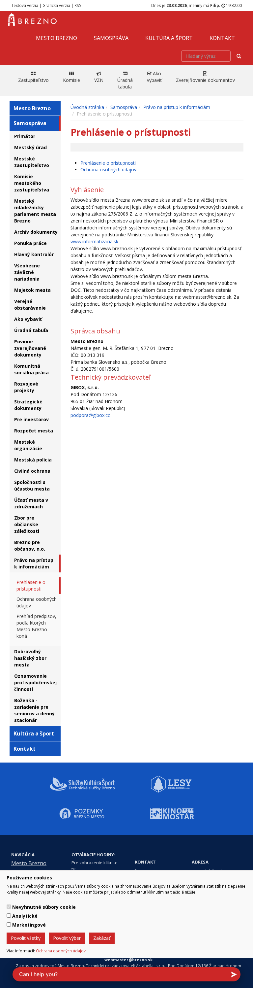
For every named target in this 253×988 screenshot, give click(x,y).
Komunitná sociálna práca (31, 369)
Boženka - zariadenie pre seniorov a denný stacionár (34, 710)
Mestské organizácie (28, 445)
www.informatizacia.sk (94, 241)
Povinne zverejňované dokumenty (30, 348)
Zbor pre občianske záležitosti (26, 524)
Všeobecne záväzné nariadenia (27, 272)
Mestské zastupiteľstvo (31, 161)
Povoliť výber (67, 938)
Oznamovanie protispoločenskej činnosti (35, 682)
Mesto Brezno (56, 38)
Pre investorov (31, 419)
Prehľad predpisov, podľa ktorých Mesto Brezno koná (36, 626)
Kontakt (222, 38)
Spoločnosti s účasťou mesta (32, 485)
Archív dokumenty (36, 232)
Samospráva (111, 38)
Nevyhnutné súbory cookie (44, 907)
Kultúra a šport (169, 38)
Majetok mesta (32, 290)
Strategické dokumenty (28, 404)
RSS (77, 5)
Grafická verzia (56, 5)
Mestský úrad (30, 147)
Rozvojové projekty (26, 387)
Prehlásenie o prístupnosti (30, 585)
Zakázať (101, 938)
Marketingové (29, 925)
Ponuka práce (30, 243)
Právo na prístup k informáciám (33, 563)
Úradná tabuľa (31, 330)
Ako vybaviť (28, 319)
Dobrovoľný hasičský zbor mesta (30, 658)
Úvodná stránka (87, 107)
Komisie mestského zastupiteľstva (31, 183)
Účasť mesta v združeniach (31, 503)
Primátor (24, 136)
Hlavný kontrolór (34, 254)
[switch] (9, 906)
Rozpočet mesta (33, 430)
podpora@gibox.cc (90, 415)
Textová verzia (24, 5)
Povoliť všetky (26, 938)
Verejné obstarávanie (30, 304)
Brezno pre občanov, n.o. (29, 545)
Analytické (25, 916)
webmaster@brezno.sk (128, 959)
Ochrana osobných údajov (61, 950)
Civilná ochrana (32, 471)
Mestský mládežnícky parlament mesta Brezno (35, 211)
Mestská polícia (33, 460)
